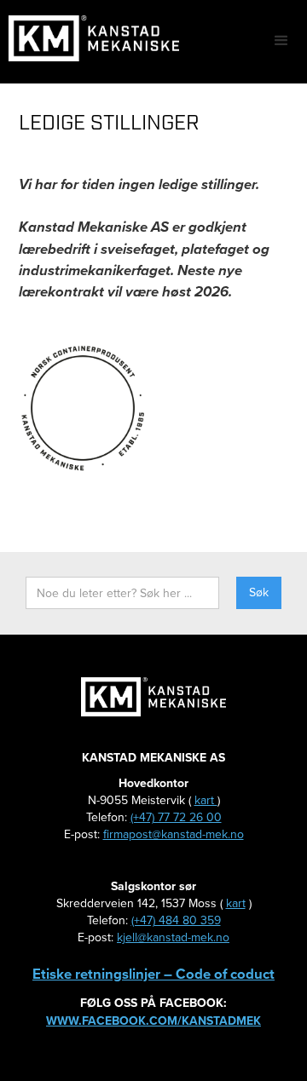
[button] (281, 40)
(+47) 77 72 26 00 (176, 817)
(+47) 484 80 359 (176, 920)
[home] (89, 38)
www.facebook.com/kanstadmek (153, 1021)
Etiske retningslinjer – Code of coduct (153, 974)
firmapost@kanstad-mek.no (173, 834)
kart (205, 800)
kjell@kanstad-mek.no (173, 937)
